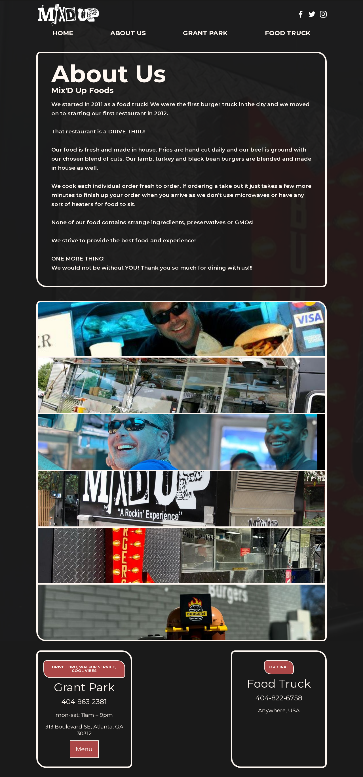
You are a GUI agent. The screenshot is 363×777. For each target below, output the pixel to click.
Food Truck (288, 33)
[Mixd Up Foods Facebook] (300, 14)
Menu (84, 749)
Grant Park (205, 33)
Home (62, 33)
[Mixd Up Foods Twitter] (312, 14)
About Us (128, 33)
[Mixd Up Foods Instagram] (323, 14)
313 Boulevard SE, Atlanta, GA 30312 (84, 730)
